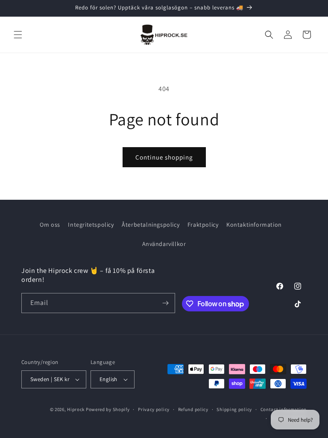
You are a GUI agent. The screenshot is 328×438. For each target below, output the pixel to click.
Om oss (50, 224)
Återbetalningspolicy (150, 224)
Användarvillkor (164, 244)
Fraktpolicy (203, 224)
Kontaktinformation (254, 224)
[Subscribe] (165, 303)
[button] (18, 34)
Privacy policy (154, 409)
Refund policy (193, 409)
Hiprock (76, 409)
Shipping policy (234, 409)
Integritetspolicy (91, 224)
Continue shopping (164, 157)
